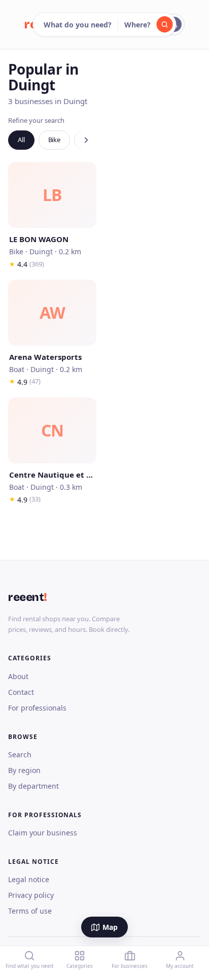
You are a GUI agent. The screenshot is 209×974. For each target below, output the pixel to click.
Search (19, 754)
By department (33, 786)
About (18, 676)
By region (24, 770)
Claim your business (42, 832)
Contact (21, 692)
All (21, 139)
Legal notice (28, 879)
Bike (54, 139)
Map (110, 927)
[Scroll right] (86, 140)
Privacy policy (31, 895)
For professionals (37, 708)
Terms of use (30, 911)
